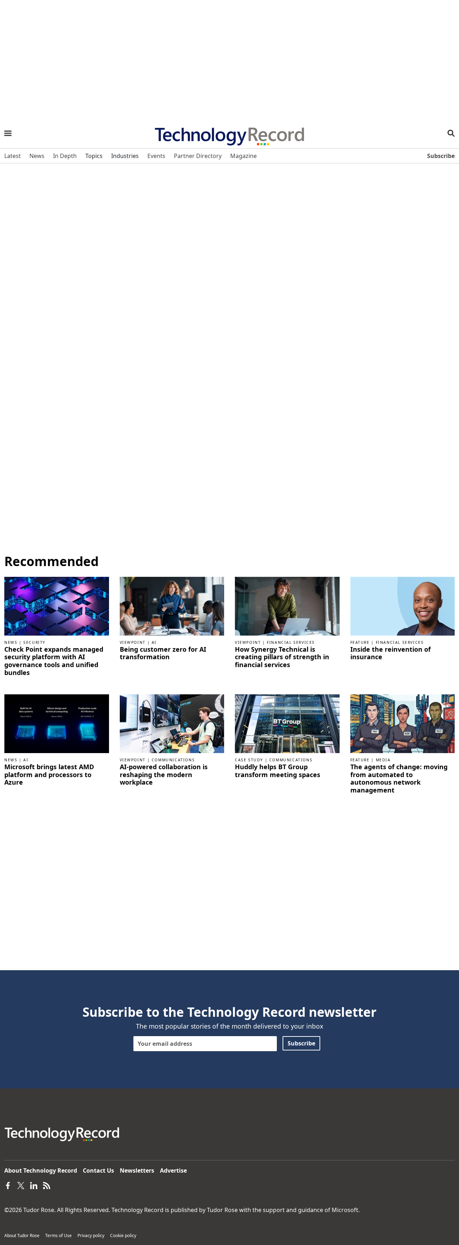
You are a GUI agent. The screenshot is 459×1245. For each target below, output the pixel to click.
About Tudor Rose (21, 1235)
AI (154, 642)
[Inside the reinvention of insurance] (402, 605)
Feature (360, 642)
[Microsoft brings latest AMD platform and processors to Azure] (56, 723)
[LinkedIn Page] (33, 1185)
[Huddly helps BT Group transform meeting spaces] (287, 723)
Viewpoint (133, 642)
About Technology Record (40, 1170)
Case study (249, 759)
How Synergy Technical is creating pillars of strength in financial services (282, 657)
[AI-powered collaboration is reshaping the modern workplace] (172, 723)
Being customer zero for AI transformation (163, 653)
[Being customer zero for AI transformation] (172, 605)
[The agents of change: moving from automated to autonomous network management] (402, 723)
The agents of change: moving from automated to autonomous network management (399, 778)
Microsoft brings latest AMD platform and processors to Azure (49, 774)
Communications (173, 759)
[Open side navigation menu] (7, 133)
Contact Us (98, 1170)
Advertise (173, 1170)
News (10, 642)
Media (383, 759)
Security (34, 642)
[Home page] (229, 134)
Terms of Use (58, 1235)
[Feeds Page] (46, 1185)
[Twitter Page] (20, 1185)
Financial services (291, 642)
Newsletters (137, 1170)
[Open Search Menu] (451, 133)
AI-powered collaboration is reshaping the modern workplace (164, 774)
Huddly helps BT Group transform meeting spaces (277, 771)
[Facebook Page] (7, 1185)
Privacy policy (90, 1235)
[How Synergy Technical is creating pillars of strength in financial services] (287, 605)
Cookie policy (123, 1235)
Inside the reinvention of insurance (390, 653)
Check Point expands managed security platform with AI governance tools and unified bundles (53, 661)
